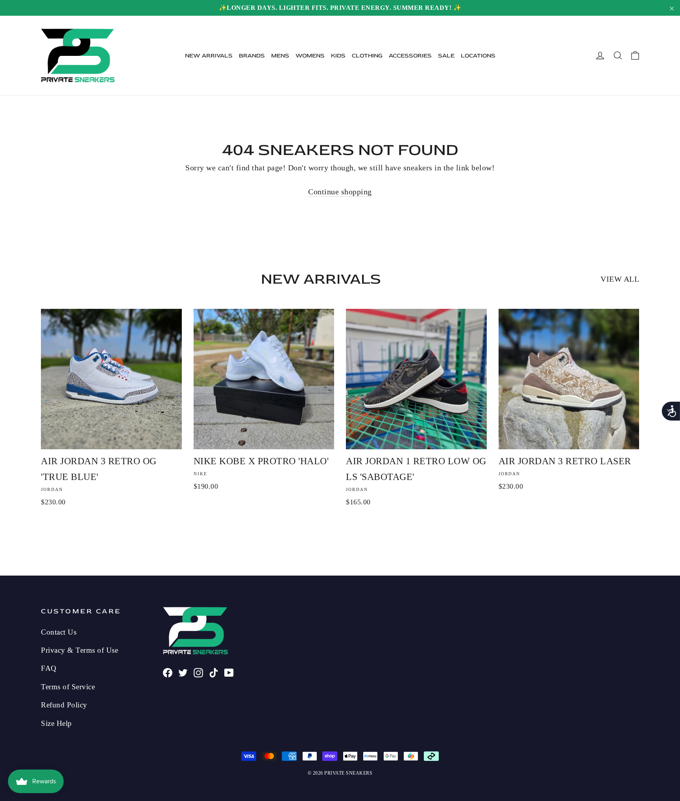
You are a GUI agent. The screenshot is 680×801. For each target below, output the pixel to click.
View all (620, 279)
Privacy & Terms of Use (79, 650)
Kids (338, 55)
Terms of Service (68, 687)
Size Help (56, 723)
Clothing (367, 55)
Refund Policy (64, 705)
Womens (310, 55)
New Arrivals (209, 55)
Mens (280, 55)
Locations (478, 55)
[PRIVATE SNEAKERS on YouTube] (229, 671)
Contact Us (58, 632)
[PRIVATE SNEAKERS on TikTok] (213, 671)
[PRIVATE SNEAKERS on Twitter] (183, 671)
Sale (446, 55)
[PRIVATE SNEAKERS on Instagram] (198, 671)
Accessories (410, 55)
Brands (252, 55)
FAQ (49, 668)
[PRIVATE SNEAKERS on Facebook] (167, 671)
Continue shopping (340, 191)
